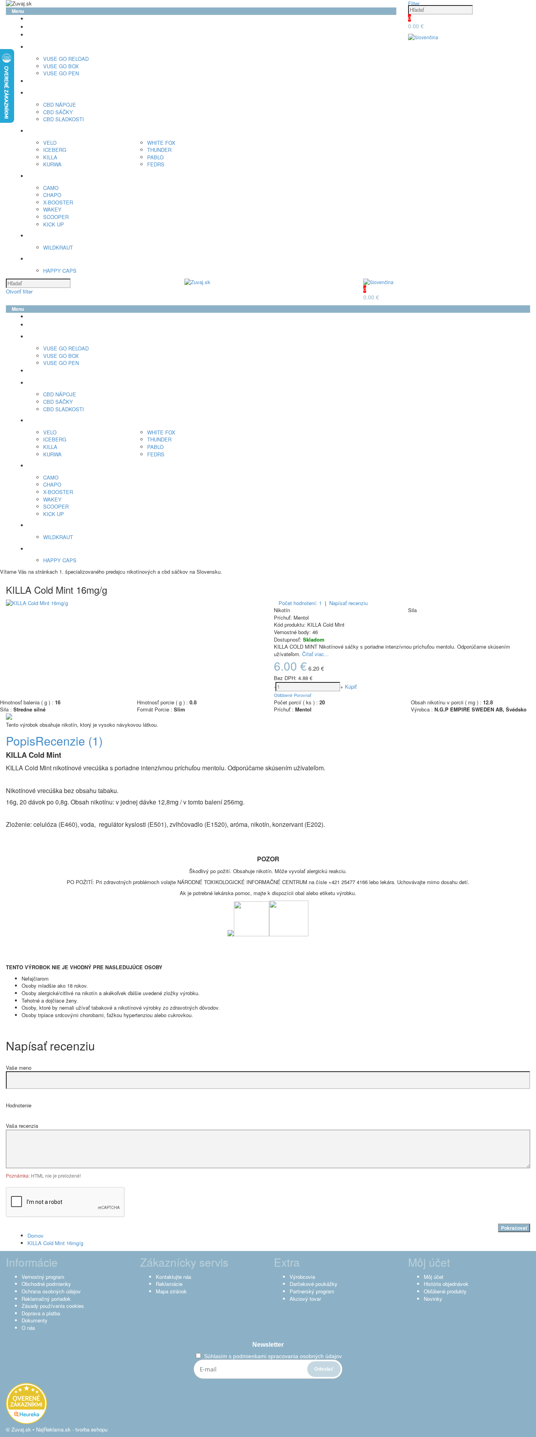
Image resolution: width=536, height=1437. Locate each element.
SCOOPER (56, 217)
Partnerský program (312, 1291)
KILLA (50, 157)
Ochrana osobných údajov (51, 1291)
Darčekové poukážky (313, 1283)
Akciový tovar (305, 1298)
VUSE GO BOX (61, 66)
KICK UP (53, 224)
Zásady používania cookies (53, 1305)
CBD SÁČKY (58, 112)
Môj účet (433, 1276)
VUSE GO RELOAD (66, 58)
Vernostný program (43, 1276)
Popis (20, 740)
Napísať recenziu (348, 603)
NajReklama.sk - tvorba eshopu (72, 1429)
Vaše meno (18, 1067)
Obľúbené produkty (445, 1291)
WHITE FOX (161, 142)
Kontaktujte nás (173, 1276)
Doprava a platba (41, 1313)
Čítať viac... (315, 654)
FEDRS (155, 164)
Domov (35, 1235)
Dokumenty (34, 1320)
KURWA (52, 164)
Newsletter (268, 1344)
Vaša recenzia (22, 1125)
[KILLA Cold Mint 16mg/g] (37, 603)
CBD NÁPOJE (59, 104)
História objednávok (446, 1283)
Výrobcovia (302, 1276)
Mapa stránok (171, 1291)
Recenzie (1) (69, 740)
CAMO (50, 187)
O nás (28, 1327)
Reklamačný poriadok (46, 1298)
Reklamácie (169, 1283)
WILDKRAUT (58, 247)
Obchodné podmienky (46, 1283)
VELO (50, 142)
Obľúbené (283, 695)
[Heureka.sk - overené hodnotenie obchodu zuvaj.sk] (26, 1422)
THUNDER (159, 149)
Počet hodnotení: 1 (300, 603)
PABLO (155, 157)
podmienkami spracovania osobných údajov (287, 1356)
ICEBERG (54, 149)
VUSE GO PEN (61, 73)
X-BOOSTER (58, 202)
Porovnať (302, 695)
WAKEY (52, 209)
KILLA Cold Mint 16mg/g (55, 1243)
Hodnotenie (18, 1105)
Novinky (433, 1298)
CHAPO (52, 195)
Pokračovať (514, 1227)
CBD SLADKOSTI (63, 119)
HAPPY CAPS (60, 270)
